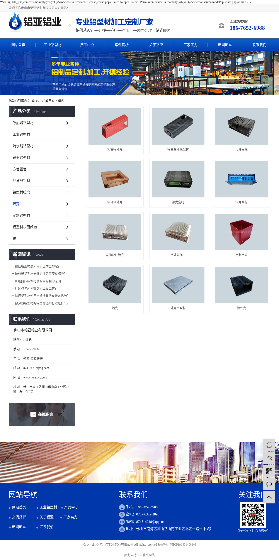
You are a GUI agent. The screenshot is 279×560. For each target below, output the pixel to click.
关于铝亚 (156, 45)
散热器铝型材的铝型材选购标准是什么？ (42, 303)
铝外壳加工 (178, 255)
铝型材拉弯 (21, 192)
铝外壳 (241, 308)
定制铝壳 (241, 255)
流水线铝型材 (23, 146)
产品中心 (87, 45)
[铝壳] (114, 285)
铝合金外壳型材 (178, 149)
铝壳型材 (241, 202)
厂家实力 (190, 45)
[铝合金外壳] (114, 179)
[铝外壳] (241, 285)
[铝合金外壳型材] (178, 126)
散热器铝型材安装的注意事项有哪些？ (41, 273)
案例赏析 (122, 45)
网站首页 (18, 45)
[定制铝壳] (241, 232)
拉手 (16, 238)
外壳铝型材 (178, 308)
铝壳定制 (178, 202)
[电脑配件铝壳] (114, 232)
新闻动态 (225, 45)
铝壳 (61, 100)
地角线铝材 (21, 181)
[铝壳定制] (178, 179)
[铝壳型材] (241, 179)
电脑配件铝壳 (115, 255)
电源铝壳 (241, 149)
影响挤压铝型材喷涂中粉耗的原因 (38, 281)
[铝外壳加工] (178, 232)
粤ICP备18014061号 (183, 544)
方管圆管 (20, 169)
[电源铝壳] (241, 126)
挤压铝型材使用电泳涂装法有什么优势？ (42, 295)
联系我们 (259, 45)
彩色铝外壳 (114, 149)
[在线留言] (269, 484)
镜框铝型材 (21, 157)
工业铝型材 (52, 45)
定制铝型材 (21, 215)
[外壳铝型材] (178, 285)
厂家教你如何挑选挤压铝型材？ (36, 288)
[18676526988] (269, 458)
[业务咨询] (269, 445)
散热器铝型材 (23, 123)
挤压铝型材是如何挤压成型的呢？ (38, 266)
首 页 (35, 100)
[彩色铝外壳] (114, 126)
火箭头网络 (147, 555)
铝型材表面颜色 (25, 227)
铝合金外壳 (114, 202)
